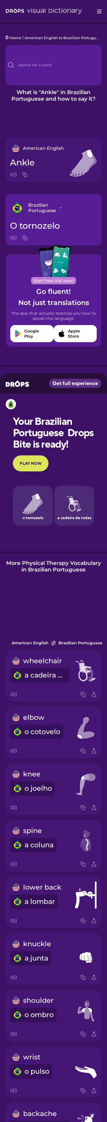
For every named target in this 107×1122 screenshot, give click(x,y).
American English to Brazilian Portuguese (64, 38)
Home (15, 38)
